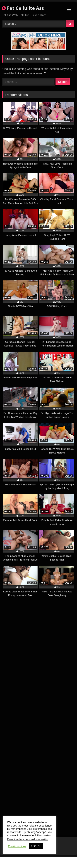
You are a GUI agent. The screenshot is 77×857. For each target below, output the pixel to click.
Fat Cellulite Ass (25, 8)
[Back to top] (66, 846)
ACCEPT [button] (35, 846)
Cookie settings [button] (17, 846)
